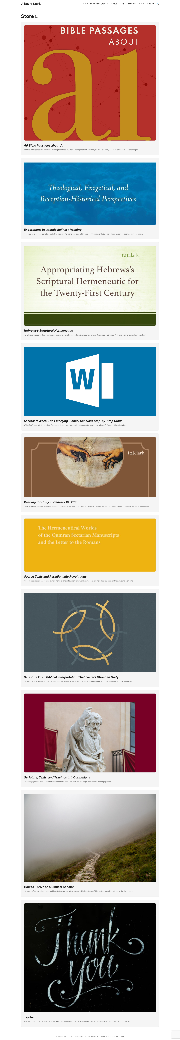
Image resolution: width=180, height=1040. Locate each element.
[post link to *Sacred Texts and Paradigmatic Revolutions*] (90, 550)
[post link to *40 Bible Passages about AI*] (90, 88)
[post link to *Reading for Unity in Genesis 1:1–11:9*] (90, 473)
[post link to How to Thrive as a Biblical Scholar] (90, 843)
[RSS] (36, 16)
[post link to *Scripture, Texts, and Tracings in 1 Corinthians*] (90, 738)
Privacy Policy (119, 1036)
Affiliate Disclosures (80, 1036)
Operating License (107, 1036)
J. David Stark (31, 3)
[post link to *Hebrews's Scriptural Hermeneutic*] (90, 291)
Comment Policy (93, 1036)
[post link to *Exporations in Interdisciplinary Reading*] (90, 198)
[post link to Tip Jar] (90, 963)
